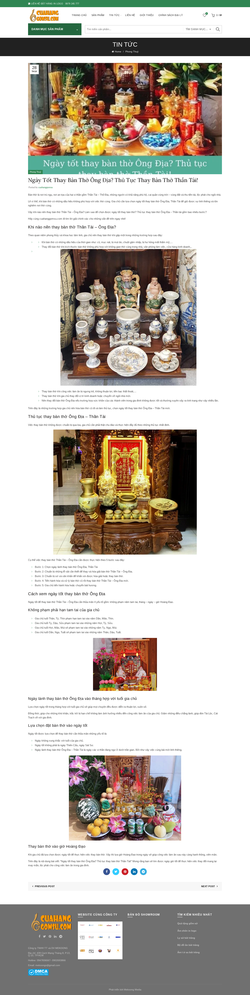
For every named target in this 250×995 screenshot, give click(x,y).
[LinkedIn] (134, 871)
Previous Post (45, 886)
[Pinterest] (125, 871)
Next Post (208, 886)
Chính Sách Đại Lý (171, 15)
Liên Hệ (130, 15)
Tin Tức (114, 15)
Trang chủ (79, 15)
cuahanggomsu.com (50, 218)
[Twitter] (115, 871)
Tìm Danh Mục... (197, 29)
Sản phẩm (97, 15)
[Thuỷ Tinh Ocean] (91, 937)
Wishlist (206, 13)
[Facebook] (106, 871)
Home (118, 51)
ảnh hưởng (109, 713)
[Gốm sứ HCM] (100, 937)
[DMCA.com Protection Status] (38, 972)
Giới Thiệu (147, 15)
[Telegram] (143, 871)
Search (217, 29)
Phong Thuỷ (131, 51)
